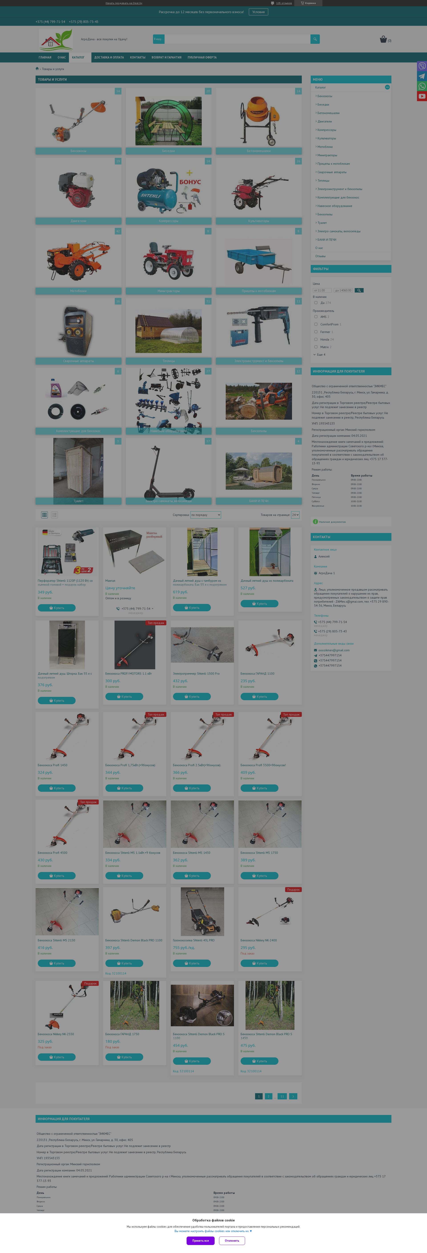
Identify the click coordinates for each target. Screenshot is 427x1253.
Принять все (200, 1241)
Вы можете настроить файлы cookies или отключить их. (212, 1231)
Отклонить (232, 1241)
